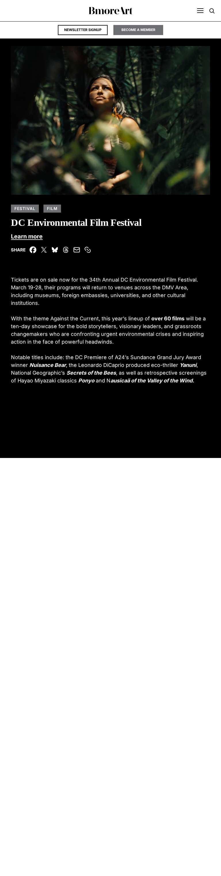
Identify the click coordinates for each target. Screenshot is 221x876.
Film (52, 208)
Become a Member (138, 30)
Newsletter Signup (83, 30)
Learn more (27, 236)
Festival (24, 208)
